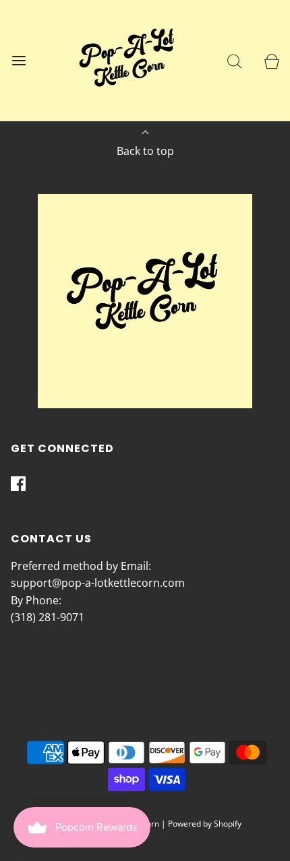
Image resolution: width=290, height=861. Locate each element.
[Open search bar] (234, 60)
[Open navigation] (18, 60)
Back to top (145, 151)
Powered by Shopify (204, 823)
